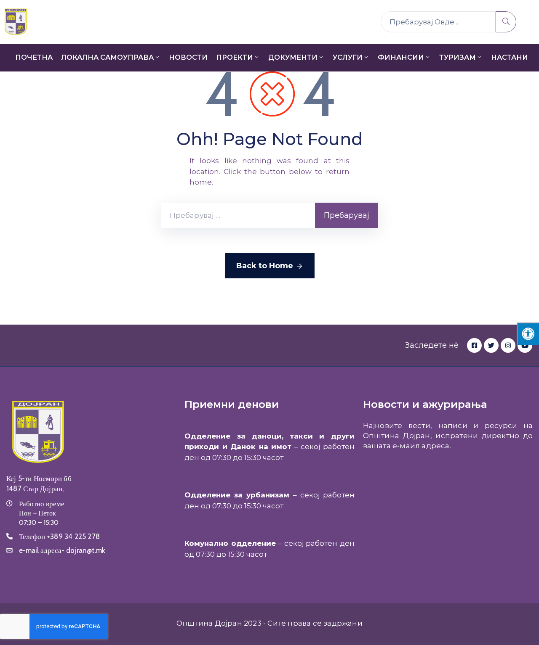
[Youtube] (525, 345)
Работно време (41, 504)
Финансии (401, 57)
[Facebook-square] (474, 345)
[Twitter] (491, 345)
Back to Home (264, 265)
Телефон (59, 536)
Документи (293, 57)
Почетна (34, 57)
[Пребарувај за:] (238, 215)
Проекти (234, 57)
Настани (509, 57)
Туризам (457, 57)
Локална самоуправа (107, 57)
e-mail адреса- (62, 550)
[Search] (506, 21)
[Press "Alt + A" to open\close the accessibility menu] (528, 333)
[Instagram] (508, 345)
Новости (188, 57)
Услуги (348, 57)
